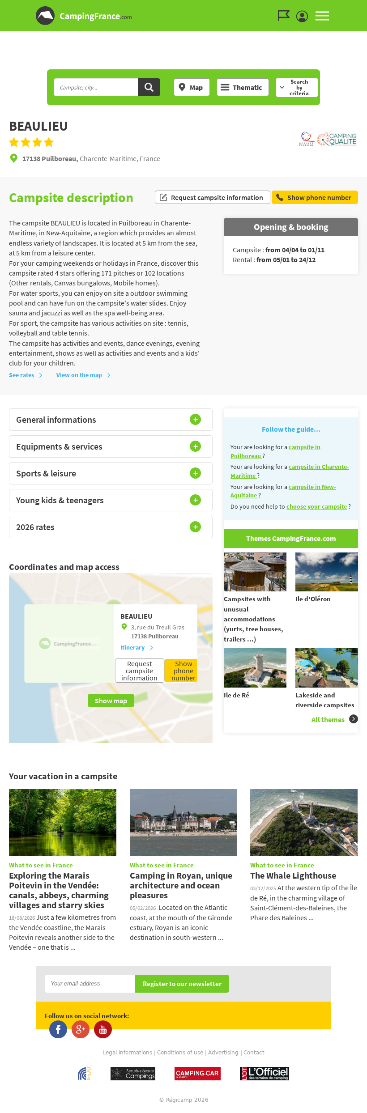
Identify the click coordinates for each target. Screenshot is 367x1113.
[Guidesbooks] (286, 15)
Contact (254, 1052)
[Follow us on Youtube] (103, 1029)
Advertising (223, 1052)
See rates (21, 375)
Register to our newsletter (182, 984)
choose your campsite (316, 506)
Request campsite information (217, 197)
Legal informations (127, 1052)
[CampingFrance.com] (183, 15)
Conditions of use (180, 1052)
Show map (111, 700)
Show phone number (183, 670)
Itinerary (132, 647)
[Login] (304, 16)
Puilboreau (163, 636)
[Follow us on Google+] (81, 1029)
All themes (328, 719)
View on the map (79, 375)
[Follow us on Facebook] (58, 1029)
